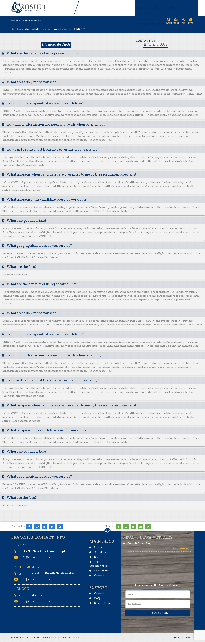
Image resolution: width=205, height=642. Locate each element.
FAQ (97, 598)
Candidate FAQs (57, 44)
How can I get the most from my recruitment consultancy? (52, 149)
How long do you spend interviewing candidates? (45, 103)
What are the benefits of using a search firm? (42, 53)
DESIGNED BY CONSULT (183, 637)
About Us (154, 8)
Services (171, 8)
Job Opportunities (150, 24)
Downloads (177, 24)
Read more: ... (181, 548)
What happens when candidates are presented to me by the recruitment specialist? (72, 174)
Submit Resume (104, 603)
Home (140, 8)
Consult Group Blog (139, 543)
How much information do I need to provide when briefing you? (56, 124)
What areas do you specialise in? (32, 82)
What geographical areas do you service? (39, 246)
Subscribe (160, 612)
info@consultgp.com (35, 557)
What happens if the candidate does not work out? (46, 199)
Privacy (77, 637)
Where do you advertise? (26, 221)
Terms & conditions (61, 637)
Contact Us (145, 40)
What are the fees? (21, 267)
